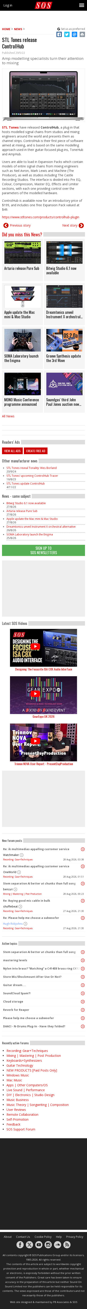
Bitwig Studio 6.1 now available (26, 503)
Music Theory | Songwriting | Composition (37, 1105)
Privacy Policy (74, 1237)
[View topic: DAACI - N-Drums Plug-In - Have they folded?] (83, 1026)
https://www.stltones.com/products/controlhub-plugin (40, 217)
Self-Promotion (17, 1119)
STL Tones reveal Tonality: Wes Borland (31, 468)
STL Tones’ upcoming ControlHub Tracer (32, 476)
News (18, 29)
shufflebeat (10, 906)
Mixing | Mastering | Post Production (22, 893)
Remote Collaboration (22, 1114)
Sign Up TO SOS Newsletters (43, 550)
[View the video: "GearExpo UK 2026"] (43, 695)
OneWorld (9, 872)
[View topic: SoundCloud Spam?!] (83, 993)
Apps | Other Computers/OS (27, 1085)
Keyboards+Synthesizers (24, 1060)
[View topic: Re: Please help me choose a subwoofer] (83, 918)
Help (59, 1237)
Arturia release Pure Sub (21, 511)
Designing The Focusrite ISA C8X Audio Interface (43, 669)
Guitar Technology (19, 1065)
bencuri (8, 889)
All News (8, 416)
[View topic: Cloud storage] (83, 1002)
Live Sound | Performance (25, 1090)
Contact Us (23, 1237)
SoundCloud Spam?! (17, 993)
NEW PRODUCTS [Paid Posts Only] (31, 1070)
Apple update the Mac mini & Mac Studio (32, 519)
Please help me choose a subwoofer (28, 1018)
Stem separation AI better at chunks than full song (39, 883)
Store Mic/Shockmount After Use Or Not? (32, 977)
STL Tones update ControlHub (25, 483)
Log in (7, 5)
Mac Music (14, 1080)
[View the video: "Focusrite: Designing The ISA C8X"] (43, 648)
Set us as (73, 29)
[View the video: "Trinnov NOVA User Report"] (43, 742)
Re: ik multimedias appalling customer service (36, 849)
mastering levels (15, 960)
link (22, 260)
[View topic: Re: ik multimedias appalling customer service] (83, 849)
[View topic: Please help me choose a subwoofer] (83, 1018)
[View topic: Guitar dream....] (83, 985)
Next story (69, 225)
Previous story (20, 225)
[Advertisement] (43, 588)
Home (6, 29)
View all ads (12, 450)
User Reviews (16, 1109)
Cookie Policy (43, 1237)
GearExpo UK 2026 (43, 716)
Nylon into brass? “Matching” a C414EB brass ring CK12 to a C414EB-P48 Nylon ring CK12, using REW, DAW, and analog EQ (42, 968)
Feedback (13, 1124)
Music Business (17, 1100)
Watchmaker (11, 855)
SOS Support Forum (20, 1129)
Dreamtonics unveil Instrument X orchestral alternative (41, 527)
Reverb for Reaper (16, 1010)
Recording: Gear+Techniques (18, 859)
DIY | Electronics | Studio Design (30, 1095)
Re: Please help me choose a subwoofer (31, 918)
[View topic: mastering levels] (83, 960)
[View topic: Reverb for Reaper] (83, 1010)
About (8, 1237)
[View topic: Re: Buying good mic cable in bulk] (83, 901)
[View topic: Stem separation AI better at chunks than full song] (83, 884)
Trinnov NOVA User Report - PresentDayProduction (43, 763)
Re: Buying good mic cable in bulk (26, 901)
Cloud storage (13, 1001)
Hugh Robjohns (13, 924)
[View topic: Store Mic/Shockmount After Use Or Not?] (83, 977)
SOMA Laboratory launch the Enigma (29, 534)
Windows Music (17, 1075)
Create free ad (35, 450)
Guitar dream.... (14, 985)
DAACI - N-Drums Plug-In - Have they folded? (34, 1026)
